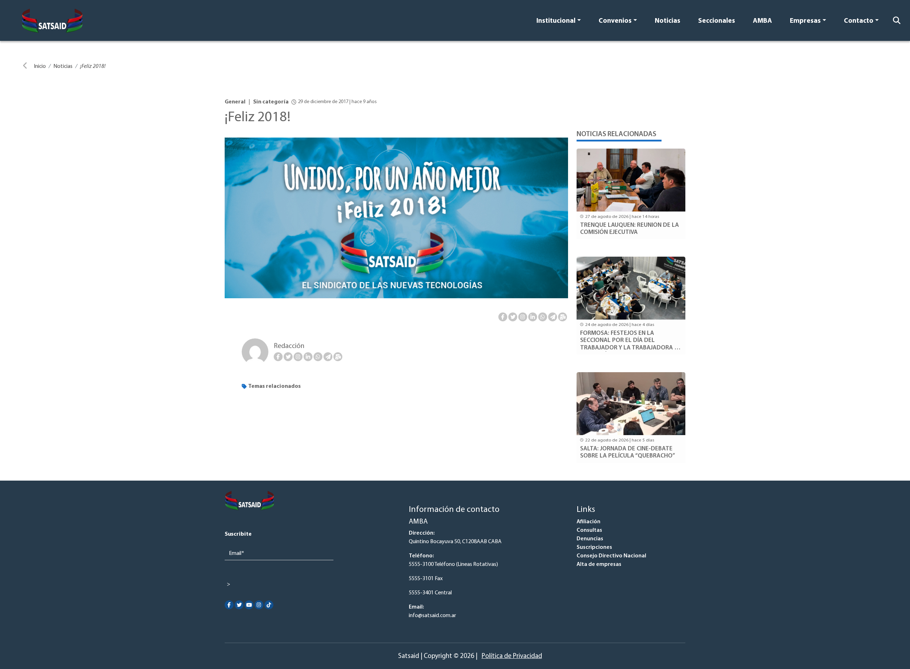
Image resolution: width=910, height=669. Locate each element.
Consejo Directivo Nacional (611, 556)
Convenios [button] (615, 21)
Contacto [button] (858, 21)
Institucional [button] (556, 21)
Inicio (40, 66)
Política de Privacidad (512, 656)
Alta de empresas (599, 564)
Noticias (667, 21)
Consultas (589, 530)
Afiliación (588, 522)
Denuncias (590, 539)
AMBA (762, 21)
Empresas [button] (805, 21)
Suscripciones (594, 547)
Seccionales (716, 21)
